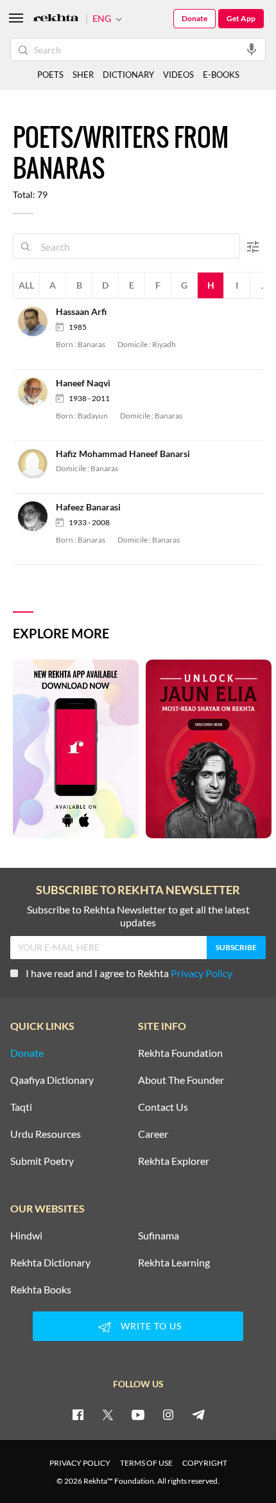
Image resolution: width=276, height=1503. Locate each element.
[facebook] (77, 1414)
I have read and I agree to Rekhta (129, 973)
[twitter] (108, 1414)
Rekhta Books (40, 1289)
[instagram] (168, 1414)
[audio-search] (251, 49)
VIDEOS (178, 74)
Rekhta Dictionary (50, 1262)
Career (153, 1134)
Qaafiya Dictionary (52, 1080)
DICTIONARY (128, 74)
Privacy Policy (201, 973)
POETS (50, 74)
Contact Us (163, 1107)
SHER (83, 74)
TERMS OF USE (146, 1463)
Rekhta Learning (174, 1262)
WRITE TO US (151, 1325)
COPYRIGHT (204, 1463)
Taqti (21, 1107)
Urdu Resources (45, 1134)
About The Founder (181, 1080)
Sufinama (158, 1235)
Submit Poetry (42, 1161)
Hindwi (26, 1235)
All (26, 285)
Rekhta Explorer (173, 1161)
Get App (241, 18)
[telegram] (198, 1414)
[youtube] (138, 1414)
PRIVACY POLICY (79, 1463)
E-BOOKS (221, 74)
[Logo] (56, 19)
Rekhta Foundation (180, 1053)
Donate (194, 18)
